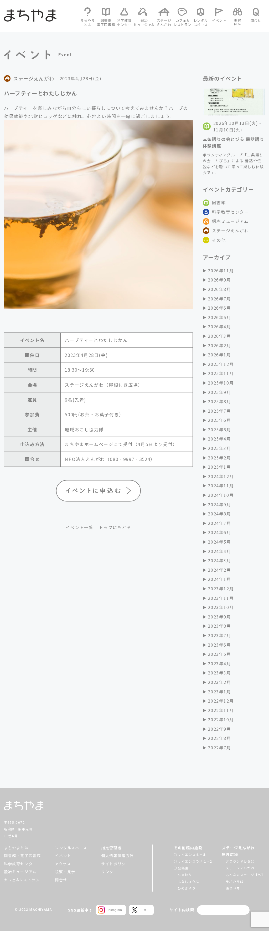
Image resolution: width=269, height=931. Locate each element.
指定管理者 (111, 847)
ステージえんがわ (230, 230)
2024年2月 (219, 570)
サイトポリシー (115, 863)
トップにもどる (115, 527)
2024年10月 (221, 495)
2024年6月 (219, 532)
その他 (219, 240)
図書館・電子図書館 (22, 855)
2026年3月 (219, 336)
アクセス (63, 863)
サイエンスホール (192, 854)
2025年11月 (221, 373)
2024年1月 (219, 579)
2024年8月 (219, 513)
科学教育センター (230, 212)
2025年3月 (219, 448)
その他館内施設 (188, 847)
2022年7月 (219, 747)
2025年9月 (219, 392)
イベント (63, 855)
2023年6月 (219, 645)
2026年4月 (219, 326)
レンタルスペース (71, 847)
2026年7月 (219, 298)
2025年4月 (219, 439)
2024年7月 (219, 523)
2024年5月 (219, 542)
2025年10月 (221, 383)
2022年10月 (221, 719)
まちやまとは (16, 847)
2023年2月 (219, 682)
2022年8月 (219, 738)
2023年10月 (221, 607)
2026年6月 (219, 308)
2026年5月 (219, 317)
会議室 (183, 868)
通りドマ (233, 888)
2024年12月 (221, 476)
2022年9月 (219, 729)
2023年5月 (219, 654)
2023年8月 (219, 626)
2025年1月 (219, 467)
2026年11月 (221, 270)
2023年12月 (221, 588)
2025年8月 (219, 401)
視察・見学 (65, 871)
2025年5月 (219, 429)
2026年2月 (219, 345)
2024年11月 (221, 485)
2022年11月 (221, 710)
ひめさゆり (186, 888)
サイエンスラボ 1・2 (195, 861)
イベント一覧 (80, 527)
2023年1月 (219, 691)
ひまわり (185, 874)
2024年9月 (219, 504)
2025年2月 (219, 457)
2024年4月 (219, 551)
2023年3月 (219, 672)
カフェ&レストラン (22, 879)
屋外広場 (230, 854)
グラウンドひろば (240, 861)
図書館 (219, 202)
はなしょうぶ (188, 881)
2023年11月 (221, 598)
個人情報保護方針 (117, 855)
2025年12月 (221, 364)
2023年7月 (219, 635)
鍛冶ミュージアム (230, 221)
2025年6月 (219, 420)
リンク (107, 871)
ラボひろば (235, 881)
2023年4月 (219, 663)
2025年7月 (219, 411)
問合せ (61, 879)
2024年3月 (219, 560)
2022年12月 (221, 701)
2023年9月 (219, 616)
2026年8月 (219, 289)
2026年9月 (219, 280)
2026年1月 (219, 354)
